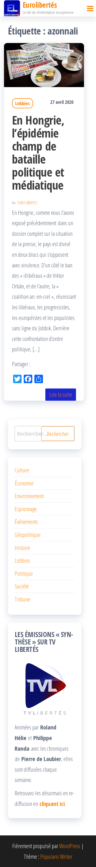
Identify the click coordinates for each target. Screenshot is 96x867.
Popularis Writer (56, 856)
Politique (24, 573)
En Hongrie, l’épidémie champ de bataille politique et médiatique (38, 152)
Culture (22, 470)
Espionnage (26, 509)
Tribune (22, 599)
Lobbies (22, 103)
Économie (24, 483)
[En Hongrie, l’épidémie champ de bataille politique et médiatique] (44, 64)
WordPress (69, 846)
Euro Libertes (27, 202)
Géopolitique (28, 535)
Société (22, 586)
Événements (26, 522)
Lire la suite (60, 394)
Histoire (22, 548)
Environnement (29, 496)
